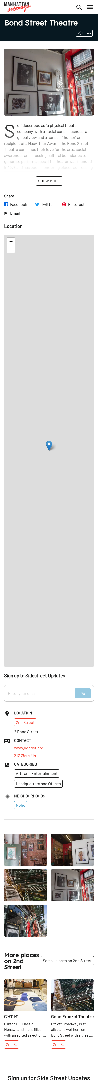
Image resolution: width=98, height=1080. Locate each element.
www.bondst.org (28, 748)
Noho (20, 805)
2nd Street (25, 722)
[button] (49, 446)
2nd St (11, 1044)
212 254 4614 (25, 755)
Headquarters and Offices (38, 783)
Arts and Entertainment (37, 773)
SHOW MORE (49, 180)
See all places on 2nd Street (67, 960)
